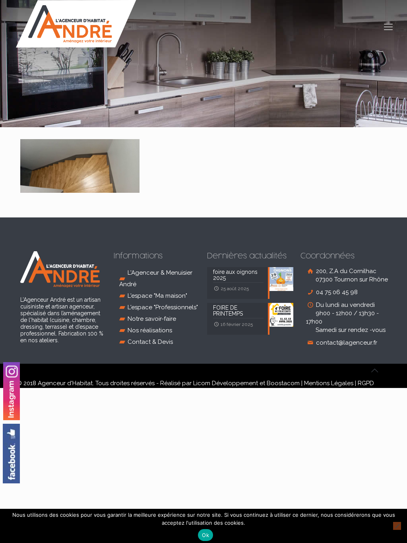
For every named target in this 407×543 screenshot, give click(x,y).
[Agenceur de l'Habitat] (76, 24)
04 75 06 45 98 (336, 292)
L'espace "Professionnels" (163, 307)
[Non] (397, 526)
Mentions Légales (328, 383)
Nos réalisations (150, 330)
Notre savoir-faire (152, 318)
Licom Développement (225, 383)
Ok (205, 535)
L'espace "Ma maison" (157, 295)
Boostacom (283, 383)
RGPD (366, 383)
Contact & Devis (150, 341)
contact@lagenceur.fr (345, 342)
